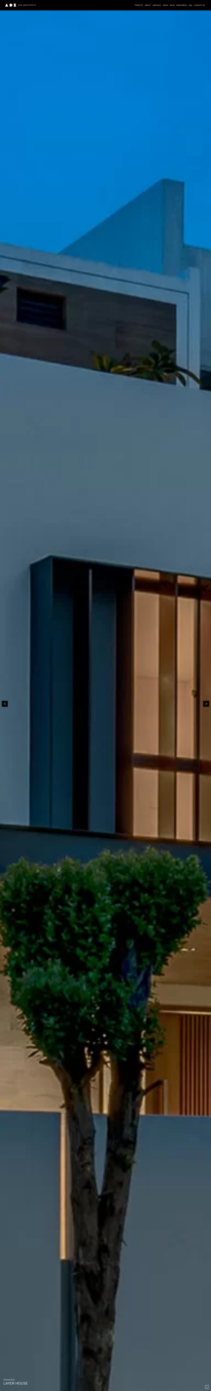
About (148, 5)
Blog (172, 5)
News (165, 5)
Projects (139, 5)
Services (157, 5)
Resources (181, 5)
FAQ (190, 5)
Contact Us (199, 5)
